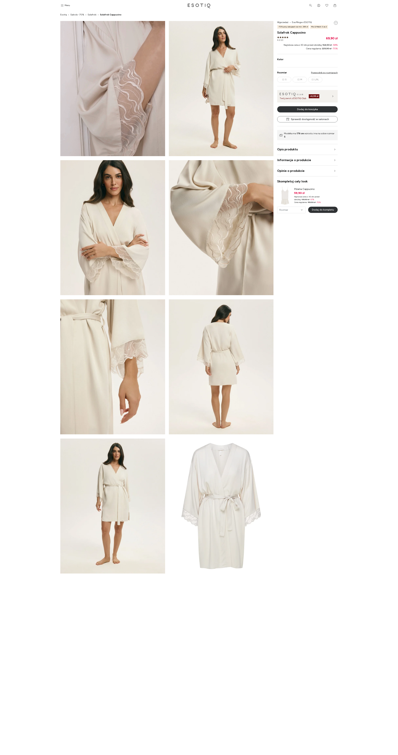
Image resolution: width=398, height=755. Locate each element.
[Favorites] (327, 5)
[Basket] (335, 5)
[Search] (310, 5)
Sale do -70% (77, 14)
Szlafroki (92, 14)
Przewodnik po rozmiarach (324, 72)
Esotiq (63, 14)
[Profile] (319, 5)
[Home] (199, 5)
